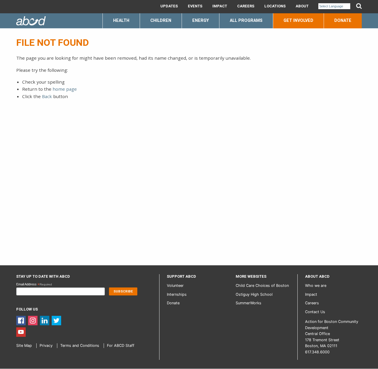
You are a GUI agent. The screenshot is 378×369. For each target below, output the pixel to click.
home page (65, 89)
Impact (219, 6)
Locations (275, 6)
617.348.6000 (317, 352)
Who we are (315, 285)
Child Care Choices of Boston (262, 285)
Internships (177, 294)
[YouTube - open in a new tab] (21, 331)
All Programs (246, 20)
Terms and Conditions (79, 345)
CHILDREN (160, 20)
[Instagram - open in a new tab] (33, 320)
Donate (342, 20)
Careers (245, 6)
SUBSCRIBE (123, 291)
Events (195, 6)
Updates (169, 6)
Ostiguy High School (254, 294)
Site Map (24, 345)
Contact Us (315, 312)
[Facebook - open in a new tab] (21, 320)
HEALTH (121, 20)
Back (47, 96)
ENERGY (200, 20)
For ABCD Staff (120, 345)
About (302, 6)
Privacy (46, 345)
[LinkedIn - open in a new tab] (44, 320)
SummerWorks (248, 303)
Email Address (34, 284)
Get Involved (298, 20)
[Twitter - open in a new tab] (56, 320)
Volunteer (175, 285)
